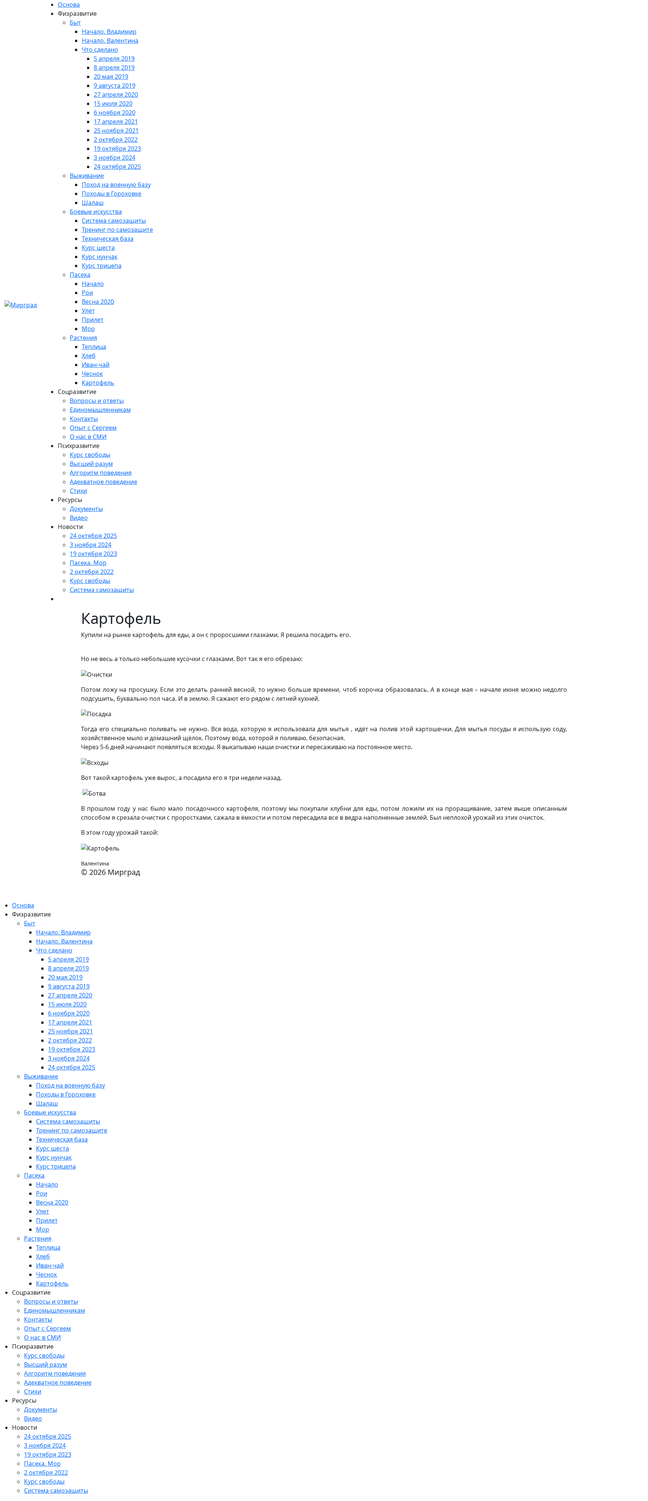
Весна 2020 (98, 301)
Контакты (84, 419)
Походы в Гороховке (111, 193)
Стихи (78, 491)
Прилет (93, 320)
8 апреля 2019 (114, 67)
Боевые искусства (96, 211)
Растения (83, 338)
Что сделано (100, 49)
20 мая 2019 (111, 76)
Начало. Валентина (110, 40)
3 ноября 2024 (114, 157)
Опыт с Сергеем (93, 428)
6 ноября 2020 (114, 112)
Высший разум (91, 464)
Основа (69, 4)
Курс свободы (90, 455)
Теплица (94, 347)
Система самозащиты (114, 220)
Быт (75, 22)
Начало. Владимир (109, 31)
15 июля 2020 (113, 103)
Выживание (87, 175)
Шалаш (93, 202)
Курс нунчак (99, 256)
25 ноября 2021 (116, 130)
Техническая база (108, 238)
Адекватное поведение (103, 482)
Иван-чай (96, 365)
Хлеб (89, 356)
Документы (86, 509)
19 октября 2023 (117, 148)
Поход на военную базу (116, 184)
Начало (93, 283)
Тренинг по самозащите (117, 229)
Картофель (98, 383)
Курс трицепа (102, 265)
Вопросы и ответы (97, 401)
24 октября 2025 (117, 166)
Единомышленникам (100, 410)
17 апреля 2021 (116, 121)
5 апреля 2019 (114, 58)
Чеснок (92, 374)
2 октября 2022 (116, 139)
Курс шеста (98, 247)
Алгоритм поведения (101, 473)
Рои (87, 292)
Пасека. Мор (88, 563)
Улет (88, 311)
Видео (79, 518)
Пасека (80, 274)
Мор (88, 329)
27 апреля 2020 (116, 94)
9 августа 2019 (114, 85)
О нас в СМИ (88, 437)
